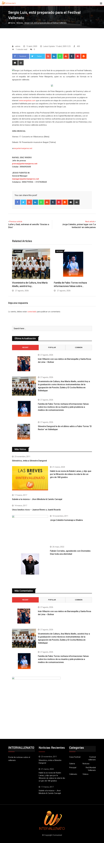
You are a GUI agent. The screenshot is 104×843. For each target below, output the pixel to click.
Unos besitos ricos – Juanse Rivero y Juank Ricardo (36, 509)
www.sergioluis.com (27, 100)
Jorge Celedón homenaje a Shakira (66, 520)
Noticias (20, 23)
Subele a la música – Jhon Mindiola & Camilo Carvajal (37, 499)
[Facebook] (17, 202)
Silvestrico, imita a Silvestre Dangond (29, 460)
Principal (72, 767)
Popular (52, 347)
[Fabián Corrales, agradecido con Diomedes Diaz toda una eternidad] (30, 564)
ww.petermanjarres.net (22, 148)
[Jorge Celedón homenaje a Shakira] (30, 528)
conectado (31, 311)
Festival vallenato (92, 758)
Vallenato (73, 774)
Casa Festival (74, 757)
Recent (25, 347)
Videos (85, 774)
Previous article (15, 221)
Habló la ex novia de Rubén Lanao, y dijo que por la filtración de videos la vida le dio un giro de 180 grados (70, 474)
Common (78, 347)
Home (12, 23)
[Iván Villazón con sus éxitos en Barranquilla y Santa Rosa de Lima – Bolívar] (24, 363)
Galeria (72, 763)
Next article (90, 221)
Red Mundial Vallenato (91, 768)
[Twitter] (23, 202)
